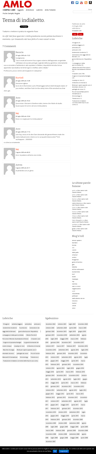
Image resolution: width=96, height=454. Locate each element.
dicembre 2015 (73, 353)
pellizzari (75, 296)
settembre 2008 (74, 434)
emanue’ (75, 255)
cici (73, 247)
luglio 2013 (77, 379)
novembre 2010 (51, 412)
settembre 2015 (67, 357)
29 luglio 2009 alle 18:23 (23, 101)
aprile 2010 (75, 416)
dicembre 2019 (61, 331)
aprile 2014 (59, 372)
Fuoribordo (23, 328)
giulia (73, 229)
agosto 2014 (60, 368)
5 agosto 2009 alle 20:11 (23, 168)
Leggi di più (64, 451)
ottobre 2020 (50, 328)
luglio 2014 (70, 368)
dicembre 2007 (50, 441)
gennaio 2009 (71, 430)
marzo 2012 (79, 394)
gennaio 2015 (66, 364)
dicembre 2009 (78, 419)
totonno (75, 301)
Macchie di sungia (8, 350)
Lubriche (39, 10)
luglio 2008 (54, 438)
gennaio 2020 (50, 331)
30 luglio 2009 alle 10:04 (23, 116)
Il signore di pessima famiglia (81, 76)
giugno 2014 (80, 368)
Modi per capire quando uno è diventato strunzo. (82, 86)
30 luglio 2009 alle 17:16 (23, 132)
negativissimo (76, 288)
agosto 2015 (78, 357)
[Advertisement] (36, 196)
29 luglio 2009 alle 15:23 (23, 55)
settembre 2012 (62, 390)
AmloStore (30, 10)
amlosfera (75, 47)
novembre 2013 (74, 375)
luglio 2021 (72, 324)
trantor (74, 303)
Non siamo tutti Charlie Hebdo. (79, 191)
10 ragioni (75, 42)
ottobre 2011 (55, 401)
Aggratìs (20, 10)
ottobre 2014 (50, 368)
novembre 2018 (62, 335)
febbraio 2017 (71, 346)
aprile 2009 (84, 427)
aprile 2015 (75, 361)
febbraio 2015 (55, 364)
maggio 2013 (55, 383)
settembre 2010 (74, 412)
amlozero (75, 50)
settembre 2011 (67, 401)
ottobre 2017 (50, 346)
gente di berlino (77, 262)
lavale (74, 276)
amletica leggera (77, 45)
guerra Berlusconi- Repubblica (81, 59)
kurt (73, 274)
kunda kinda (76, 272)
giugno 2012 (49, 394)
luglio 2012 (82, 390)
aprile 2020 (72, 328)
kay (17, 113)
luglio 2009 (54, 427)
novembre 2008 (51, 434)
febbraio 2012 (50, 397)
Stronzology (76, 96)
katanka (74, 267)
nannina (74, 284)
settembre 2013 (56, 379)
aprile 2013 (64, 383)
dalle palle (75, 252)
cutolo (74, 250)
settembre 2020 (62, 328)
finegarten (75, 259)
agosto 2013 (67, 379)
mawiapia (75, 279)
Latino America (77, 203)
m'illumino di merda (78, 82)
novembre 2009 (51, 423)
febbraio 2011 (55, 408)
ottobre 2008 (63, 434)
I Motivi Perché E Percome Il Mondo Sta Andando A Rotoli (81, 68)
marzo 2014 (69, 372)
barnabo (75, 243)
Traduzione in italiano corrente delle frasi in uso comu (80, 102)
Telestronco (76, 98)
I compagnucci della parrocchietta (78, 64)
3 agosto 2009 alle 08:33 (23, 152)
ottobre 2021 (62, 324)
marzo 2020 (82, 328)
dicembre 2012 (66, 386)
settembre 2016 (63, 350)
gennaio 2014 (50, 375)
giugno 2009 (64, 427)
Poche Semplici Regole (11, 13)
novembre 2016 (51, 350)
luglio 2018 (54, 339)
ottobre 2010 (63, 412)
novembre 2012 (79, 386)
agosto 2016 (75, 350)
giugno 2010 (54, 416)
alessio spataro (77, 240)
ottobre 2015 (55, 357)
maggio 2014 (50, 372)
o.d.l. (73, 291)
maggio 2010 (65, 416)
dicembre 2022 (50, 324)
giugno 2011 (54, 405)
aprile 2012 (70, 394)
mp (73, 281)
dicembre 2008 (83, 430)
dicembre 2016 (83, 346)
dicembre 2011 (73, 397)
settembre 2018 (74, 335)
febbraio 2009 (60, 430)
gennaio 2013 (55, 386)
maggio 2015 (65, 361)
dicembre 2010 (78, 408)
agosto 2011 (78, 401)
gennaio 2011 (66, 408)
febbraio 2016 (50, 353)
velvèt (74, 305)
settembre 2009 (74, 423)
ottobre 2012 (50, 390)
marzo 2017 (60, 346)
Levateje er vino (77, 80)
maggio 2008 (74, 438)
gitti (73, 264)
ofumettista (75, 293)
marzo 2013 (74, 383)
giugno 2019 (82, 331)
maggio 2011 (65, 405)
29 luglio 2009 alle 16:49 (23, 81)
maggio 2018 (64, 339)
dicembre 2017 (66, 342)
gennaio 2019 (50, 335)
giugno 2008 (64, 438)
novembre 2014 (78, 364)
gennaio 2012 (61, 397)
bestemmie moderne (79, 52)
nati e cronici (76, 286)
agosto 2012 (73, 390)
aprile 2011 (75, 405)
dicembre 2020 (83, 324)
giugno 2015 (54, 361)
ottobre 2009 (63, 423)
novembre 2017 (79, 342)
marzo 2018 (74, 339)
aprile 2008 (84, 438)
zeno (73, 308)
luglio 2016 (84, 350)
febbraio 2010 (55, 419)
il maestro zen (76, 31)
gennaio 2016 (61, 353)
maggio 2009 (74, 427)
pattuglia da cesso (77, 89)
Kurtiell (19, 77)
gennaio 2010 (66, 419)
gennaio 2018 (55, 342)
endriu (74, 257)
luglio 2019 (72, 331)
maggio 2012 (60, 394)
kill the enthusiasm (78, 269)
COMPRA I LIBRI (9, 10)
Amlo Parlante (50, 10)
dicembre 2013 (61, 375)
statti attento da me (78, 298)
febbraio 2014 (80, 372)
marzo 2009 (49, 430)
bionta (74, 245)
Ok (55, 451)
